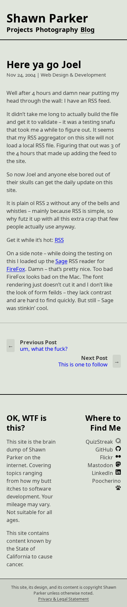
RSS (59, 240)
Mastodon (101, 465)
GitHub (104, 449)
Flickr (107, 457)
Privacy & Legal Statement (63, 599)
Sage (61, 261)
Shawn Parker (47, 18)
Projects (20, 29)
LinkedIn (103, 473)
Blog (87, 29)
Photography (56, 29)
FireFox (16, 269)
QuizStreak (100, 441)
